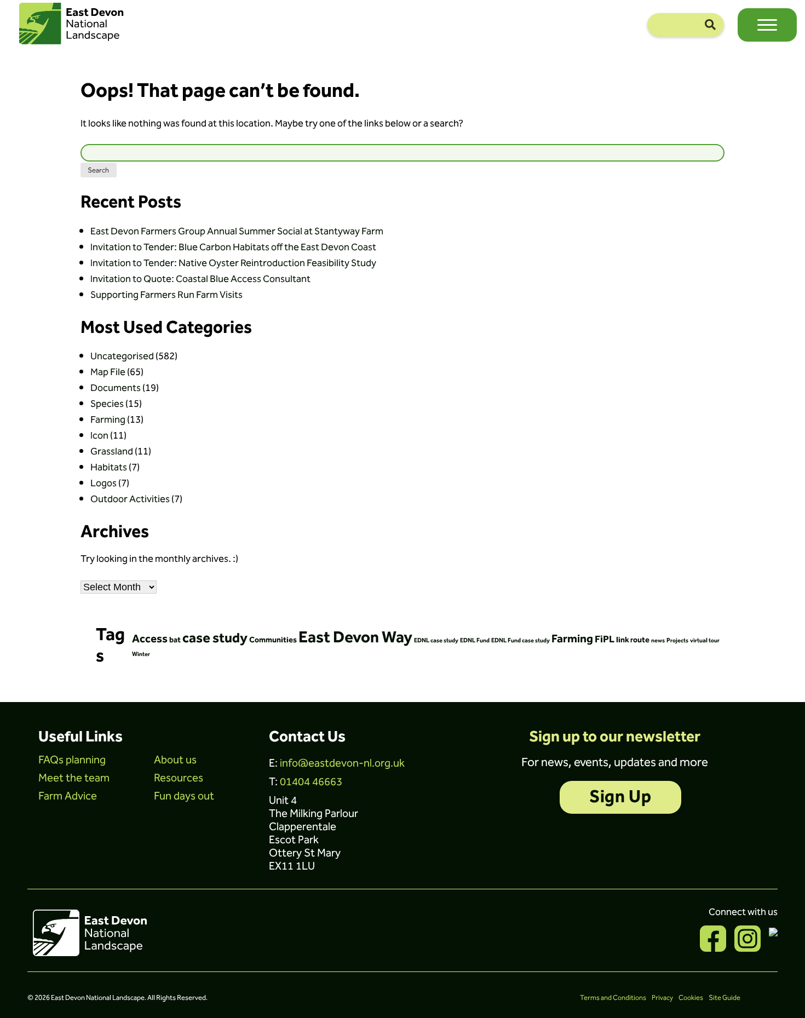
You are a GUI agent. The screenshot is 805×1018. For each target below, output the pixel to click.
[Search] (710, 24)
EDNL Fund (475, 640)
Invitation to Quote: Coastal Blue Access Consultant (200, 279)
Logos (103, 483)
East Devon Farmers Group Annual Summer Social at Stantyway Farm (236, 231)
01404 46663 (311, 782)
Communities (273, 640)
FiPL (604, 639)
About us (175, 760)
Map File (107, 372)
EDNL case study (436, 640)
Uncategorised (122, 356)
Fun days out (184, 796)
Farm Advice (67, 796)
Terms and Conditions (613, 997)
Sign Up (620, 797)
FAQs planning (72, 760)
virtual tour (705, 640)
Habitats (108, 467)
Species (107, 404)
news (658, 640)
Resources (178, 778)
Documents (115, 388)
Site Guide (724, 997)
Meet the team (74, 778)
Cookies (691, 997)
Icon (99, 436)
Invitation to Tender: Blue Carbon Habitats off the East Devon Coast (233, 247)
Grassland (111, 451)
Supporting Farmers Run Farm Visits (166, 295)
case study (215, 638)
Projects (677, 640)
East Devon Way (355, 638)
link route (632, 640)
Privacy (662, 997)
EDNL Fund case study (520, 640)
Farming (107, 420)
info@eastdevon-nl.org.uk (342, 763)
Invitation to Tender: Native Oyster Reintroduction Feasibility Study (233, 263)
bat (175, 640)
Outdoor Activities (130, 499)
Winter (141, 654)
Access (150, 639)
